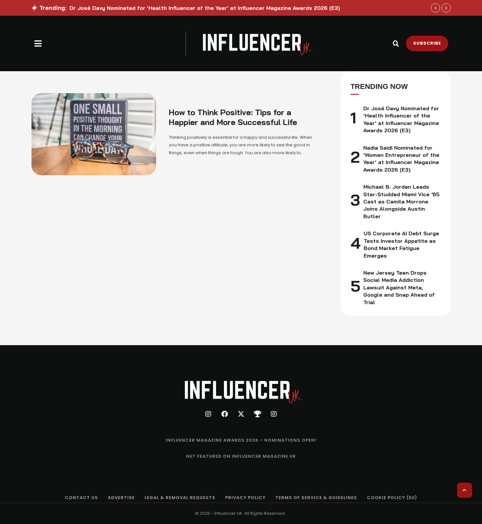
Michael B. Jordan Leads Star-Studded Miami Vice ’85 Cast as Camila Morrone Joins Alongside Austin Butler (401, 201)
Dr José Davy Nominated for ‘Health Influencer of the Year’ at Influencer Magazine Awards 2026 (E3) (205, 8)
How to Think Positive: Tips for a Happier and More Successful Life (233, 117)
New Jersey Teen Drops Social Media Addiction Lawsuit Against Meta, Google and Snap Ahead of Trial (399, 287)
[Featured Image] (93, 134)
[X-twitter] (241, 414)
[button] (38, 43)
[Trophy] (257, 414)
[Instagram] (208, 414)
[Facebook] (224, 414)
